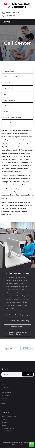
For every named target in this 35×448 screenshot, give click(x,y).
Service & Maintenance (11, 123)
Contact (3, 403)
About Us (4, 398)
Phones (6, 111)
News (2, 400)
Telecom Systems (6, 387)
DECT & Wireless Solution (12, 117)
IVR (5, 94)
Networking (4, 390)
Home (3, 384)
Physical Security (6, 392)
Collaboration (8, 105)
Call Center (7, 83)
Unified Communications (11, 77)
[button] (6, 22)
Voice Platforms (9, 71)
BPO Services (5, 395)
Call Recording (8, 88)
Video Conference (9, 100)
